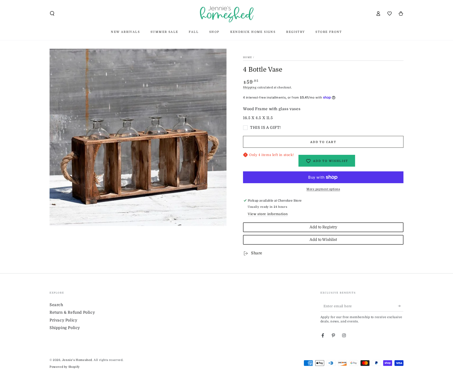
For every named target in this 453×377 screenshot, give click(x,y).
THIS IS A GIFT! (265, 128)
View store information (268, 214)
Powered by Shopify (65, 366)
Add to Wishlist (323, 240)
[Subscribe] (400, 306)
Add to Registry (323, 227)
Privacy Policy (63, 320)
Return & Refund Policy (72, 312)
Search (56, 305)
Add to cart (323, 142)
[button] (52, 13)
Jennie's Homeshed (77, 360)
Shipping (250, 87)
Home (247, 57)
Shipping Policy (65, 328)
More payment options (323, 189)
